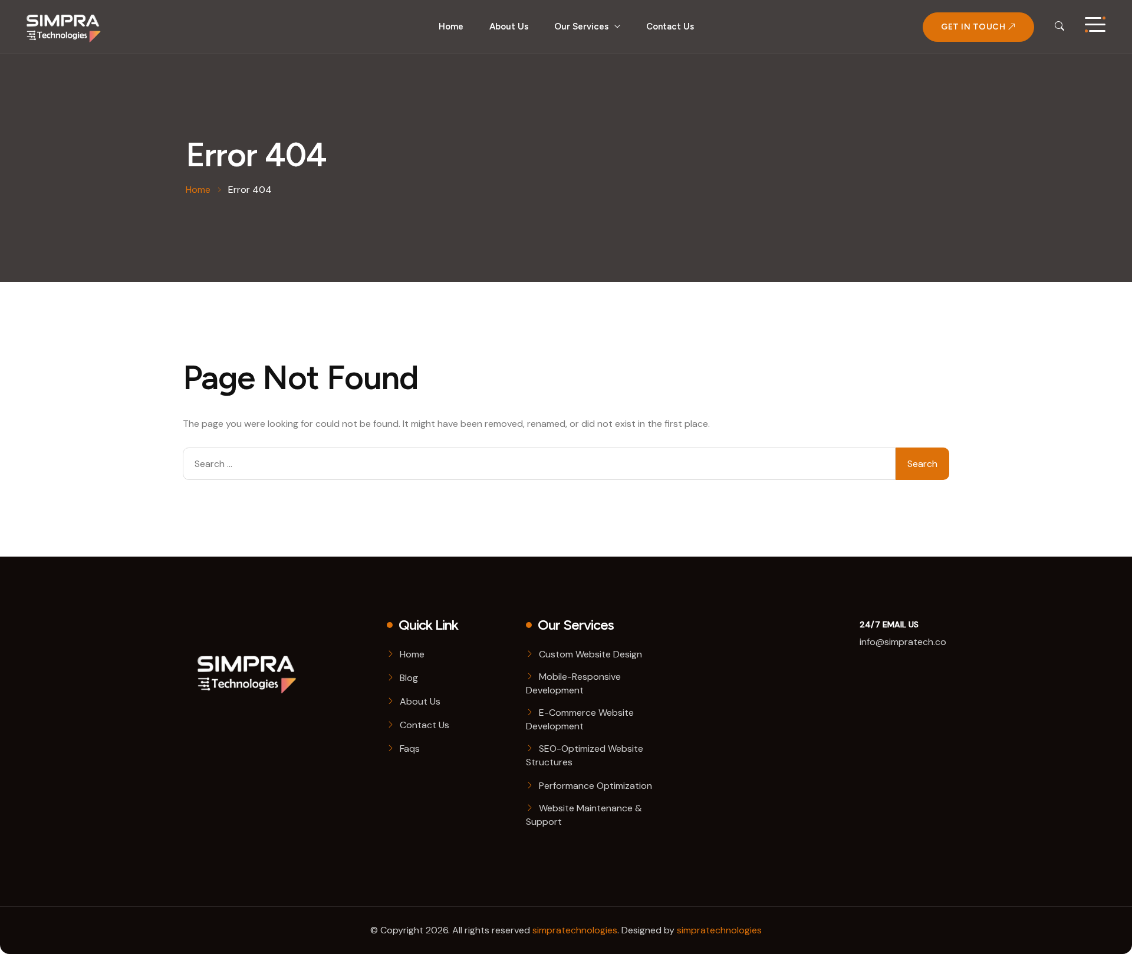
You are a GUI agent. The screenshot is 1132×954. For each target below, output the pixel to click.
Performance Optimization (595, 785)
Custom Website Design (590, 654)
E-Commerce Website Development (580, 719)
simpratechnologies (574, 930)
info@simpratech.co (903, 642)
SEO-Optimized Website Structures (584, 755)
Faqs (410, 748)
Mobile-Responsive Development (573, 683)
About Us (508, 26)
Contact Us (670, 26)
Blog (409, 678)
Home (451, 26)
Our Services (581, 26)
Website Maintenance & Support (584, 815)
